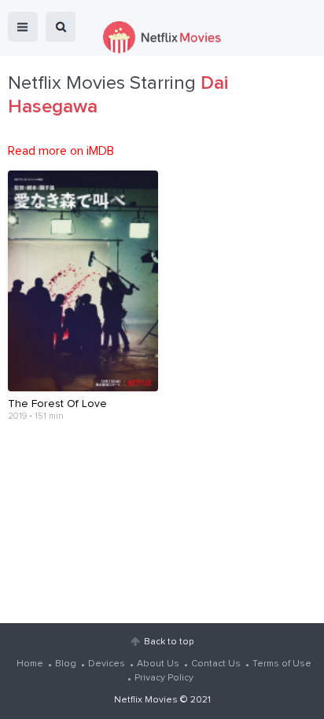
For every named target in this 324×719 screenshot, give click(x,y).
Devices (106, 664)
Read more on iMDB (61, 151)
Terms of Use (281, 664)
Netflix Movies (146, 700)
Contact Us (216, 664)
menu (23, 27)
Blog (65, 664)
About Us (158, 664)
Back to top (168, 642)
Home (30, 664)
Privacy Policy (163, 678)
